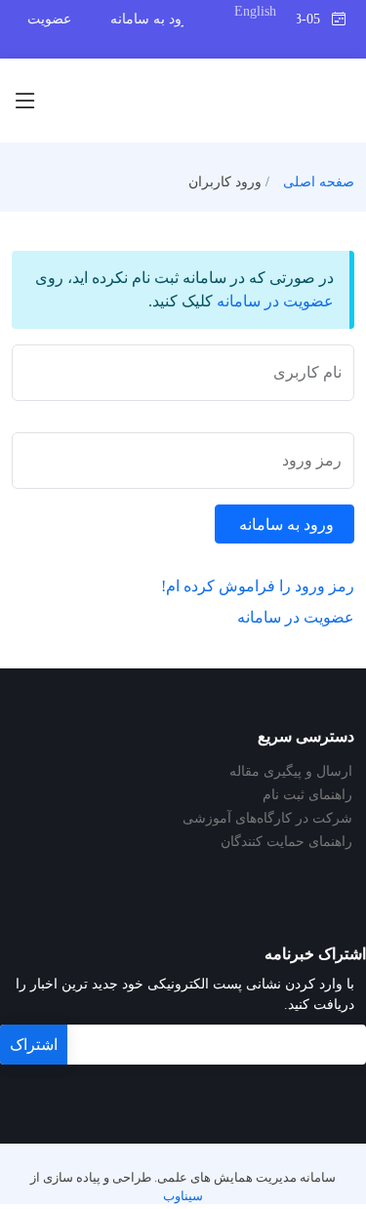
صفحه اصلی (318, 182)
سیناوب (183, 1196)
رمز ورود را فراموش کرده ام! (257, 586)
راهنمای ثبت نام (307, 795)
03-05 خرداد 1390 (314, 19)
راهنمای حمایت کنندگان (286, 842)
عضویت (49, 19)
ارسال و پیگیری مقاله (290, 772)
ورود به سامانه (152, 19)
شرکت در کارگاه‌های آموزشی (267, 819)
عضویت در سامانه (275, 301)
